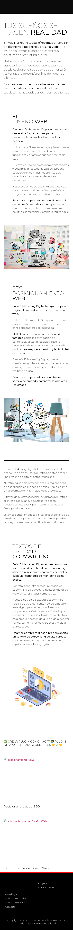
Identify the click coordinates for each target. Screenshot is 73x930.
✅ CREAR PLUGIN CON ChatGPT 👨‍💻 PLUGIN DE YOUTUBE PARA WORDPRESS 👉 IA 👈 (35, 743)
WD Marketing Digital (43, 923)
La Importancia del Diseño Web (26, 868)
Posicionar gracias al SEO (22, 806)
